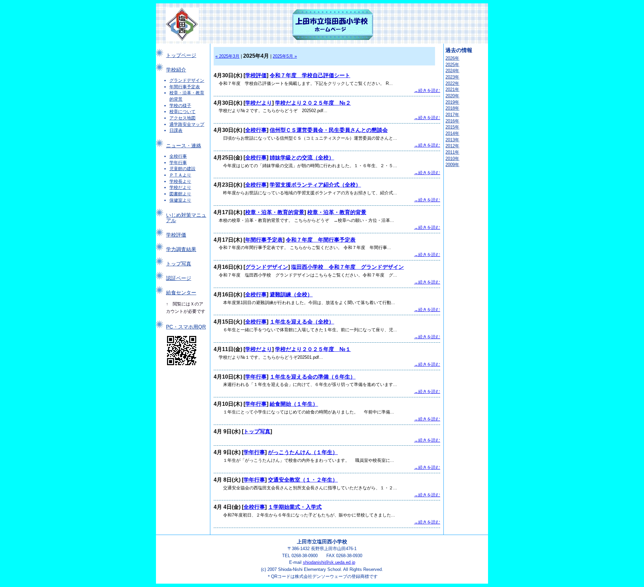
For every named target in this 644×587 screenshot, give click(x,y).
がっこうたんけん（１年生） (303, 452)
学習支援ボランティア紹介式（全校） (315, 185)
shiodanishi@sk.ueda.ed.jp (329, 562)
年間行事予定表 (184, 86)
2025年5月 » (285, 56)
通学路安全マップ (186, 124)
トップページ (181, 55)
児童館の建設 (182, 168)
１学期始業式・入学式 (295, 507)
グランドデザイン (186, 80)
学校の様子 (180, 105)
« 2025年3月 (227, 56)
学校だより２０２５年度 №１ (313, 349)
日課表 (175, 130)
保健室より (180, 200)
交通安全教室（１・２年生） (303, 480)
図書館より (180, 193)
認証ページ (178, 278)
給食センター (181, 292)
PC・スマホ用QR (186, 327)
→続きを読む (427, 90)
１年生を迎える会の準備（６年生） (313, 377)
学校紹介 (176, 69)
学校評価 (176, 235)
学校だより (180, 187)
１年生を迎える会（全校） (302, 322)
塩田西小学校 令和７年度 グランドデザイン (347, 267)
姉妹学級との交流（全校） (302, 157)
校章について (182, 111)
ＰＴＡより (180, 175)
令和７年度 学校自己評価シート (310, 75)
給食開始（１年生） (294, 404)
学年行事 (178, 162)
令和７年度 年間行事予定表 (321, 240)
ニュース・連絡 (183, 145)
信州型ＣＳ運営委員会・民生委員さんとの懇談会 (329, 130)
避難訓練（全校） (291, 294)
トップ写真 (178, 263)
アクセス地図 (182, 117)
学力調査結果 (181, 249)
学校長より (180, 181)
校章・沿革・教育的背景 (274, 212)
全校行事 (178, 156)
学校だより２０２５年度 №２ (313, 103)
